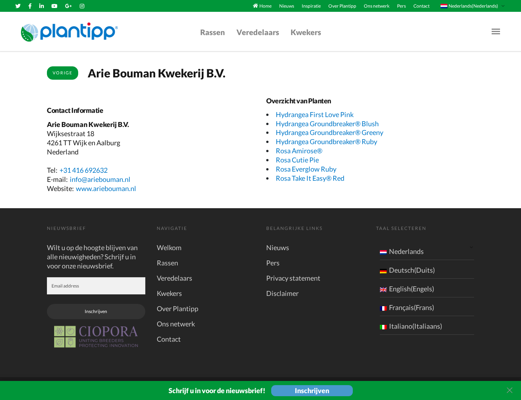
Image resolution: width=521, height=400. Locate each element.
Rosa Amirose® (299, 150)
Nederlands (406, 251)
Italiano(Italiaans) (415, 326)
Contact (421, 6)
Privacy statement (293, 278)
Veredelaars (257, 32)
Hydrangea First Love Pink (315, 114)
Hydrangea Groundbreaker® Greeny (329, 132)
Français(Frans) (411, 307)
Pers (401, 6)
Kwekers (306, 32)
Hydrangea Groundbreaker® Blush (327, 123)
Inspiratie (311, 5)
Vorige (62, 72)
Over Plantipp (342, 6)
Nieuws (286, 5)
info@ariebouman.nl (100, 179)
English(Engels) (411, 288)
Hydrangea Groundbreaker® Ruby (326, 141)
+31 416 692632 (83, 170)
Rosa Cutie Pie (297, 160)
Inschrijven (96, 311)
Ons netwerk (376, 6)
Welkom (169, 247)
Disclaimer (282, 293)
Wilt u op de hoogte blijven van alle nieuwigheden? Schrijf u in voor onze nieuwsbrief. (92, 256)
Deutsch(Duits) (412, 270)
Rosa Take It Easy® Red (310, 178)
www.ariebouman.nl (106, 188)
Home (265, 5)
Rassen (212, 32)
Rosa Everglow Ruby (306, 169)
